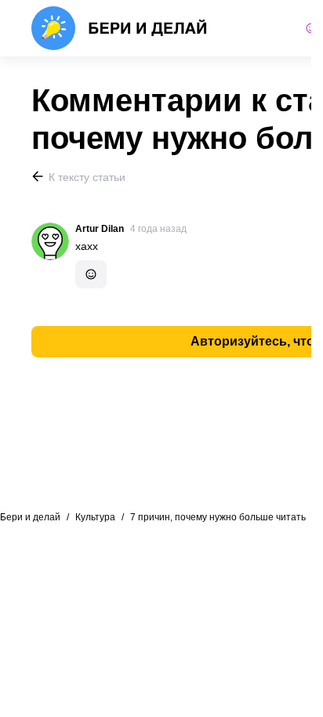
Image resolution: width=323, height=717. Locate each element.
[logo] (119, 28)
